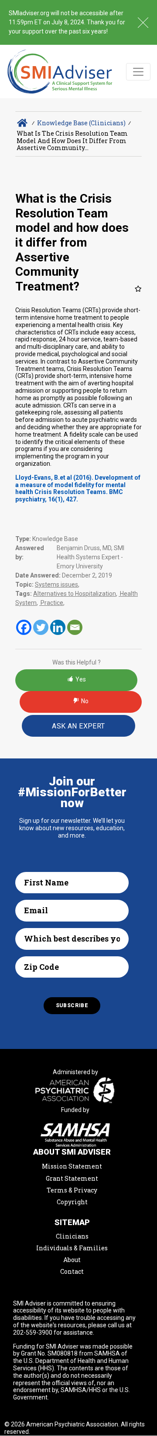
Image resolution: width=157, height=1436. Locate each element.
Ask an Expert (78, 726)
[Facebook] (23, 627)
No (85, 701)
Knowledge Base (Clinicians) (81, 123)
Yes (80, 679)
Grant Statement (72, 1178)
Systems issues (56, 584)
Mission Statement (72, 1166)
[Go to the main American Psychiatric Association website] (75, 1090)
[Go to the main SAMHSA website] (75, 1135)
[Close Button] (143, 23)
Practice (51, 602)
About (72, 1260)
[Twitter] (40, 627)
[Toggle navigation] (138, 71)
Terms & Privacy (72, 1190)
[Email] (74, 627)
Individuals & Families (72, 1248)
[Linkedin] (57, 627)
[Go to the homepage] (60, 71)
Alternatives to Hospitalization (74, 593)
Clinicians (72, 1236)
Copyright (72, 1202)
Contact (72, 1271)
